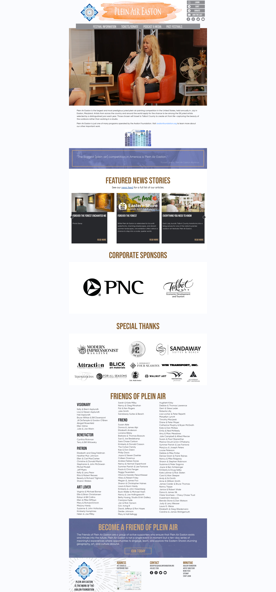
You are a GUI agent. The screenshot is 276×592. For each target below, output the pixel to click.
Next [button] (204, 217)
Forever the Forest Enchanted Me (89, 215)
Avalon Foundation (189, 565)
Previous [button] (71, 217)
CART (197, 6)
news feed (127, 187)
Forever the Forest (127, 215)
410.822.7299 (154, 568)
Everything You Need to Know (177, 215)
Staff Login (187, 576)
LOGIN (197, 2)
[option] (93, 218)
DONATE (197, 10)
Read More (101, 239)
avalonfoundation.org (167, 123)
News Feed (186, 571)
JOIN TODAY (138, 551)
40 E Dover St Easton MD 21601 (122, 567)
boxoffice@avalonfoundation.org (162, 565)
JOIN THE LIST (197, 14)
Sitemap (186, 573)
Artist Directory (189, 568)
